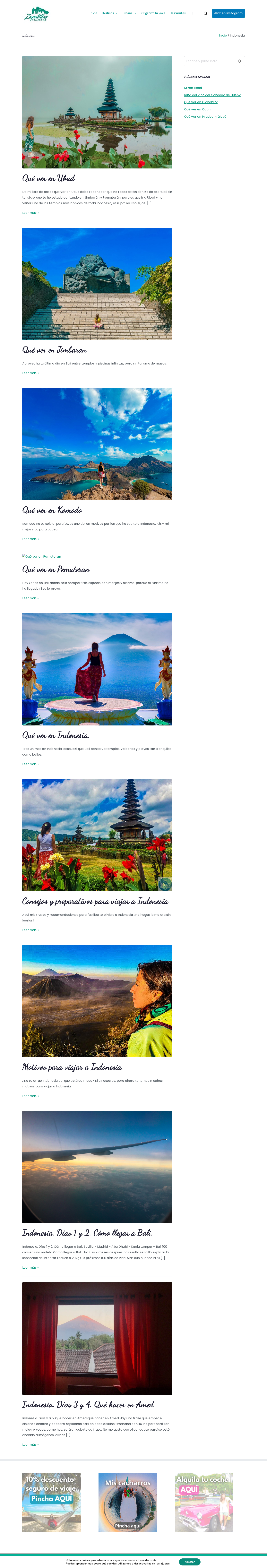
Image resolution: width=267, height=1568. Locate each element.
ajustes (165, 1563)
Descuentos (177, 13)
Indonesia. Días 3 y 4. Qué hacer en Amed (88, 1404)
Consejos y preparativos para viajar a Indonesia (95, 901)
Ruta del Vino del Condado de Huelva (212, 95)
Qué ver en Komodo (52, 510)
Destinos (108, 13)
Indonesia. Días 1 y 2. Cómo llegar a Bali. (87, 1233)
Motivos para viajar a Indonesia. (73, 1067)
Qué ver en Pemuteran (56, 569)
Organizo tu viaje (153, 13)
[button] (116, 13)
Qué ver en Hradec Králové (205, 116)
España (128, 13)
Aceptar (190, 1562)
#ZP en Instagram (228, 13)
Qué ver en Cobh (197, 109)
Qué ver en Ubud (48, 178)
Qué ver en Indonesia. (56, 735)
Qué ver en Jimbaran (54, 349)
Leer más (29, 212)
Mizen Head (193, 88)
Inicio (93, 13)
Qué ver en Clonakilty (201, 102)
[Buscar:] (214, 61)
